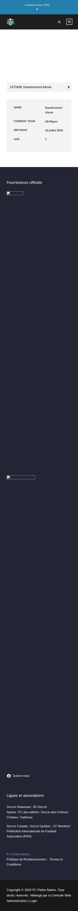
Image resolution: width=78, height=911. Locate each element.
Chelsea (12, 817)
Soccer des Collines (54, 812)
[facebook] (37, 9)
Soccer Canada (17, 826)
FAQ (46, 5)
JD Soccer (40, 807)
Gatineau (26, 817)
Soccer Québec (40, 826)
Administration (17, 901)
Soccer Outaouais (19, 807)
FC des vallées (28, 812)
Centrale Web (61, 895)
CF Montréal (61, 826)
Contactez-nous (33, 5)
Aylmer (11, 812)
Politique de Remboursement (26, 859)
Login (33, 901)
